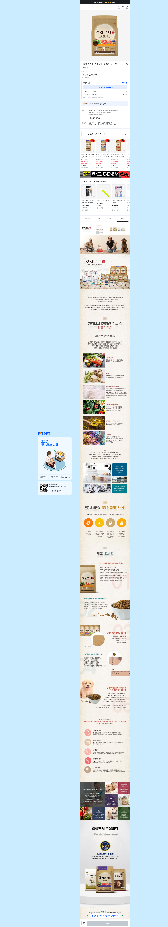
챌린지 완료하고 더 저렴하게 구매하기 (104, 916)
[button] (44, 433)
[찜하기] (93, 151)
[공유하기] (127, 64)
